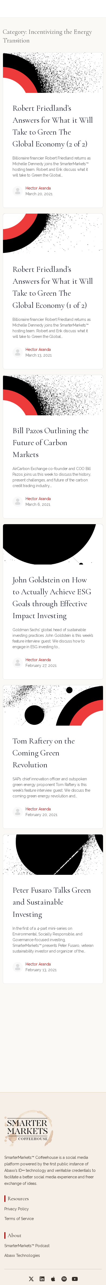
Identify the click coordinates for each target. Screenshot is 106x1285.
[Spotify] (63, 1279)
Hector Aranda (38, 188)
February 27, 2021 (41, 665)
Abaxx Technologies (22, 1255)
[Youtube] (74, 1279)
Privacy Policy (16, 1209)
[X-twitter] (31, 1279)
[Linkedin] (42, 1279)
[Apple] (53, 1279)
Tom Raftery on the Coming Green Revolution (44, 753)
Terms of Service (19, 1218)
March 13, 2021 (39, 355)
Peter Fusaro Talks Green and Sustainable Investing (52, 902)
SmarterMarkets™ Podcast (26, 1246)
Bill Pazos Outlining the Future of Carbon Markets (51, 442)
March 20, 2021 (39, 194)
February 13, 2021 (41, 970)
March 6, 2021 (38, 504)
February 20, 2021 (41, 815)
